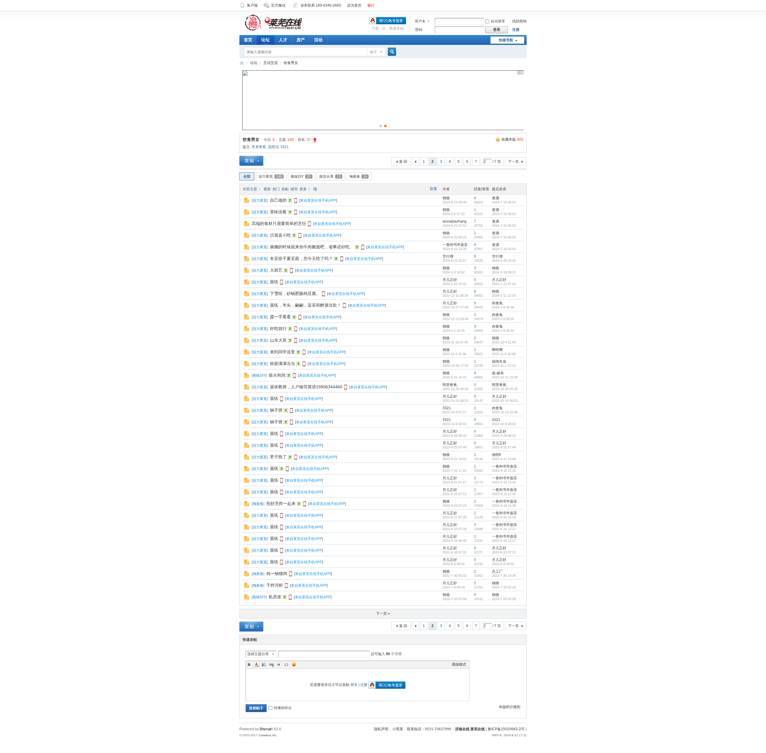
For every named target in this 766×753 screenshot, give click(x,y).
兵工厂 (497, 571)
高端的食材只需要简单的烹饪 (279, 223)
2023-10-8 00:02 (504, 424)
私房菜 (275, 596)
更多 (303, 189)
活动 (318, 39)
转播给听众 (283, 708)
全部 (246, 176)
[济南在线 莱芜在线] (273, 30)
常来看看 (259, 147)
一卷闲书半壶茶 (455, 245)
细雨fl (496, 455)
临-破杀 (498, 373)
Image (264, 664)
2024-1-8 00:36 (503, 307)
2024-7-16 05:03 (504, 202)
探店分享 (330, 176)
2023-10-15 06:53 (505, 400)
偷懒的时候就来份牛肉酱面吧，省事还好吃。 (312, 246)
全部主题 (250, 189)
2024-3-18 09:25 (504, 272)
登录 (354, 685)
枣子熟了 (278, 456)
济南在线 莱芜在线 (241, 63)
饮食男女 (291, 63)
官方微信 (278, 5)
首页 (248, 39)
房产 (301, 39)
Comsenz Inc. (268, 735)
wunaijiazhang (454, 221)
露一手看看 (280, 316)
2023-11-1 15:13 (504, 365)
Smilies (294, 664)
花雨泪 (273, 147)
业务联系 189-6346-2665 (320, 5)
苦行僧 (448, 256)
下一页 (513, 161)
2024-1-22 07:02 (504, 284)
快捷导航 (506, 40)
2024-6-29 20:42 (504, 260)
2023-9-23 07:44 (504, 447)
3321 (284, 147)
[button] (380, 126)
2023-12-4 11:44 (504, 342)
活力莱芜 (270, 176)
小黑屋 (397, 729)
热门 (276, 189)
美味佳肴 (278, 211)
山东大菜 (278, 340)
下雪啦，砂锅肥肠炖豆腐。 (295, 293)
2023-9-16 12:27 (504, 529)
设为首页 (354, 5)
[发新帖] (251, 161)
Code (286, 664)
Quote (279, 664)
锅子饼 (276, 410)
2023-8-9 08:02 (503, 564)
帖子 (373, 52)
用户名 (420, 21)
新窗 (433, 189)
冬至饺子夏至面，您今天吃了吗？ (301, 258)
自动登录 (498, 21)
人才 (283, 39)
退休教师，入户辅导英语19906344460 (306, 386)
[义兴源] (386, 129)
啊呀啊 (497, 350)
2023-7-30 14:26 (504, 575)
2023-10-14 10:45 (505, 412)
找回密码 (519, 21)
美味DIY (301, 176)
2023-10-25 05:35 (505, 389)
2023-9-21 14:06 (504, 459)
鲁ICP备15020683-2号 (506, 729)
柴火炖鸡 (277, 375)
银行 (371, 5)
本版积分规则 (509, 707)
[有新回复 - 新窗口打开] (246, 202)
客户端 (252, 5)
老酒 (495, 198)
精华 (294, 189)
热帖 (285, 189)
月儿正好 (450, 280)
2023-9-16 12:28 (504, 517)
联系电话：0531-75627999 (429, 729)
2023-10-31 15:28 (505, 377)
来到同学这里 (282, 351)
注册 (515, 30)
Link (271, 664)
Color (256, 664)
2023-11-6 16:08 (504, 354)
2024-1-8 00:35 (503, 319)
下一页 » (383, 613)
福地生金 (499, 361)
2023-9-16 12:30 (504, 482)
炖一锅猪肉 (276, 573)
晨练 (274, 281)
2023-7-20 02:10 (504, 587)
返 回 (403, 161)
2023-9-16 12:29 (504, 505)
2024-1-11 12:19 (504, 295)
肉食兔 (497, 303)
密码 (418, 30)
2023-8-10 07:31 (504, 552)
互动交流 (270, 63)
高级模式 (459, 664)
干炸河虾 (274, 585)
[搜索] (391, 51)
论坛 (265, 39)
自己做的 (278, 200)
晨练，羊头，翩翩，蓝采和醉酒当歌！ (305, 305)
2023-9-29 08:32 (504, 435)
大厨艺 (276, 270)
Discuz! (266, 729)
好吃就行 (278, 328)
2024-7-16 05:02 (504, 214)
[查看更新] (314, 189)
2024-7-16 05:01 (504, 249)
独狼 (446, 198)
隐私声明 (381, 729)
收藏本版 (512, 139)
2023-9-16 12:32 (504, 470)
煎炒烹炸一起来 (281, 503)
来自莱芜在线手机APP (318, 200)
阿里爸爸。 (451, 385)
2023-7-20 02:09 (504, 599)
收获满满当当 (282, 363)
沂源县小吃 (280, 235)
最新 (267, 189)
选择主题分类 (258, 654)
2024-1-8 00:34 (503, 330)
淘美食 (358, 176)
